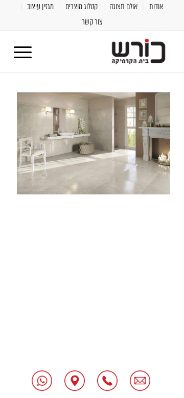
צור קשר (92, 22)
